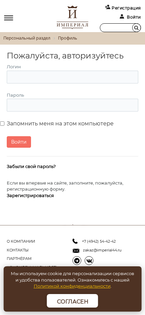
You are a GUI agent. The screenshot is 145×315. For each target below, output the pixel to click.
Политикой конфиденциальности (72, 286)
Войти (134, 17)
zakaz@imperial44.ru (102, 250)
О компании (21, 241)
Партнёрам (19, 258)
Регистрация (126, 7)
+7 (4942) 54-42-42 (99, 241)
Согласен (72, 301)
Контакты (18, 250)
